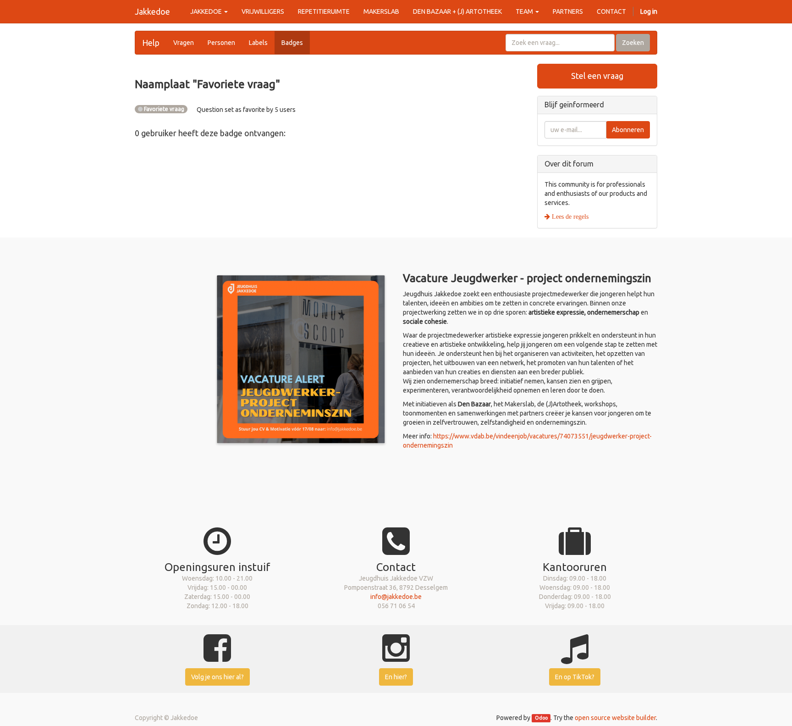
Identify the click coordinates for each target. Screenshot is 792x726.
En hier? (396, 677)
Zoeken (633, 42)
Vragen (183, 42)
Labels (258, 42)
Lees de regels (569, 216)
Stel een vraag (597, 75)
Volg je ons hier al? (217, 677)
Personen (221, 42)
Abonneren (628, 129)
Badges (292, 42)
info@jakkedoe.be (396, 596)
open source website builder (615, 717)
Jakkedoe (152, 11)
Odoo (541, 718)
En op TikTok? (574, 677)
